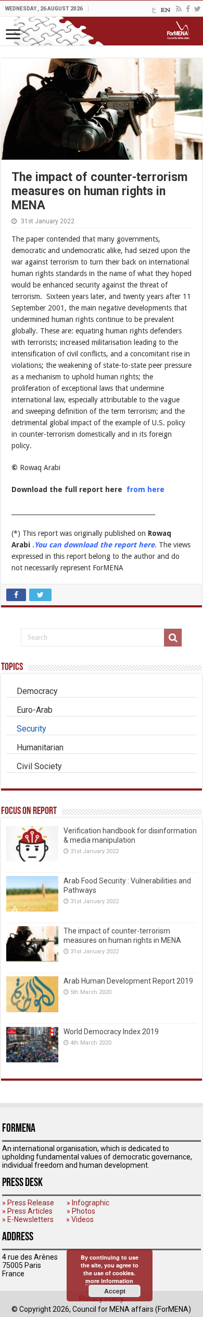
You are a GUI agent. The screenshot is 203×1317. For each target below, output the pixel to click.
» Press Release (28, 1203)
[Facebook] (188, 9)
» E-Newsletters (28, 1219)
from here (145, 489)
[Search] (173, 637)
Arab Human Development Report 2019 (128, 981)
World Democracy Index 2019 (111, 1031)
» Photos (81, 1211)
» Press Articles (27, 1211)
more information (109, 1281)
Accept (114, 1291)
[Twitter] (197, 9)
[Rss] (179, 9)
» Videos (80, 1219)
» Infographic (88, 1203)
